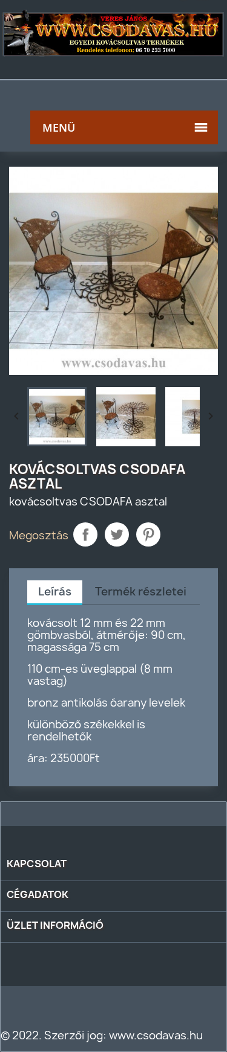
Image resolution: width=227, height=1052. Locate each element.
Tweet (117, 534)
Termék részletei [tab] (140, 591)
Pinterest (148, 534)
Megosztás (85, 534)
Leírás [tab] (54, 591)
